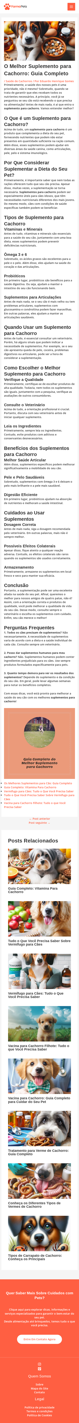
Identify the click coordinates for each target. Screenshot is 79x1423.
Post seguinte (39, 822)
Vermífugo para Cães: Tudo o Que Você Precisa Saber (39, 791)
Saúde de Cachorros (19, 81)
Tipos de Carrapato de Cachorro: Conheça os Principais (35, 1257)
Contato (39, 1392)
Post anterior (39, 818)
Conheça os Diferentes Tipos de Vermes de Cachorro (34, 1204)
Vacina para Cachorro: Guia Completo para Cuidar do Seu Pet (39, 1100)
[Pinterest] (39, 1369)
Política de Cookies (39, 1415)
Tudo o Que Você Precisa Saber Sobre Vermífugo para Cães (39, 942)
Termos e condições (39, 1411)
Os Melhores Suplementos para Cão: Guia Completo (38, 783)
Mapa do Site (39, 1388)
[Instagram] (39, 1364)
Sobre (39, 1384)
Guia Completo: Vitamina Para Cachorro (30, 787)
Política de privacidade (39, 1407)
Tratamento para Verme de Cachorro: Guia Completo (38, 1152)
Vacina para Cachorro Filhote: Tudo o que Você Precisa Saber (38, 1047)
